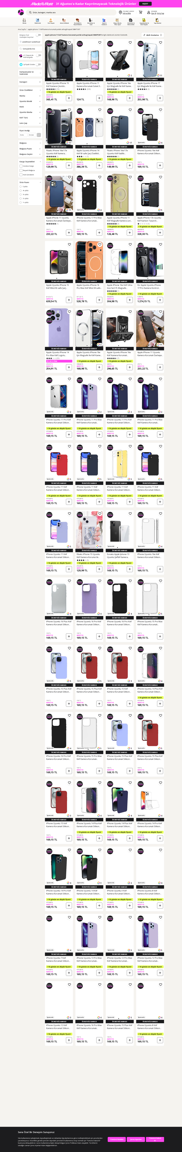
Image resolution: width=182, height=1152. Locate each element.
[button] (56, 76)
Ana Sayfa (22, 29)
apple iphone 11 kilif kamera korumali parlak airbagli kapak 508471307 (54, 29)
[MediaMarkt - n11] (91, 3)
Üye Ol (153, 13)
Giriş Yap (160, 13)
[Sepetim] (140, 12)
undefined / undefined (31, 42)
